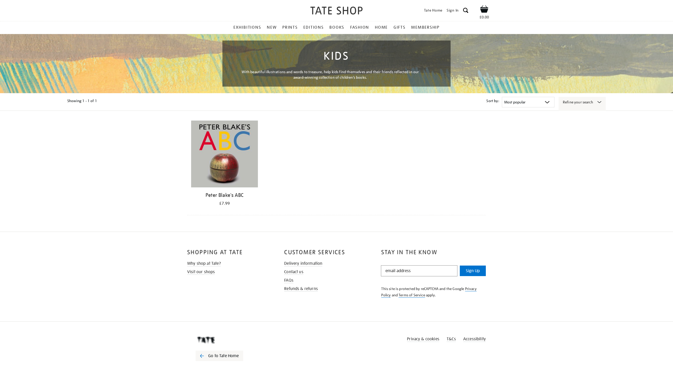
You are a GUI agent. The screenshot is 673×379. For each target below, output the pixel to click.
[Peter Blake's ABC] (224, 155)
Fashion (359, 27)
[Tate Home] (229, 340)
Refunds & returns (301, 288)
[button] (466, 11)
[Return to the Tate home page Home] (336, 11)
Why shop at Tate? (204, 263)
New (272, 27)
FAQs (288, 280)
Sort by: (492, 100)
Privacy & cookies (423, 339)
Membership (425, 27)
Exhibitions (247, 27)
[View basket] (484, 10)
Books (336, 27)
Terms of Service (412, 295)
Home (381, 27)
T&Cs (451, 339)
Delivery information (303, 263)
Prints (290, 27)
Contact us (293, 272)
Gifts (400, 27)
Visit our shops (201, 272)
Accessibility (474, 339)
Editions (313, 27)
